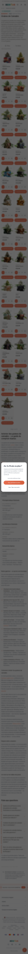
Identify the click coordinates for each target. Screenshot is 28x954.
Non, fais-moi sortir (14, 487)
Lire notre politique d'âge (14, 478)
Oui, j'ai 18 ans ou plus (14, 482)
